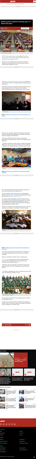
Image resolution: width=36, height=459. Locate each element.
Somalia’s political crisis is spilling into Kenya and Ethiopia (30, 399)
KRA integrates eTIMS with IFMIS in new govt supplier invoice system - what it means (11, 393)
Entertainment (2, 433)
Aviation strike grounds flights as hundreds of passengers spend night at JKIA (11, 407)
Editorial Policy (22, 441)
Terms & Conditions (3, 443)
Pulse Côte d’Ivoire (23, 449)
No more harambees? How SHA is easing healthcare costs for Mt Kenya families (11, 399)
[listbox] (18, 376)
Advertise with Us (3, 441)
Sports (21, 431)
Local (1, 376)
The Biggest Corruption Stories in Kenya (20, 360)
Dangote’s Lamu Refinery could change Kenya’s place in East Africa (30, 392)
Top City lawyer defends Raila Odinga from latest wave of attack (28, 379)
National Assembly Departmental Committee (14, 81)
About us (1, 439)
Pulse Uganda (2, 451)
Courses (21, 434)
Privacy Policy (22, 439)
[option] (5, 377)
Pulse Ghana (2, 449)
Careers (21, 433)
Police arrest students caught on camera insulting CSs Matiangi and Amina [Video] (17, 379)
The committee (5, 259)
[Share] (31, 28)
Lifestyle (1, 434)
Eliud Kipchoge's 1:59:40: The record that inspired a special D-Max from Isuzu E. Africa (30, 406)
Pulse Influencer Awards (24, 443)
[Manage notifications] (34, 457)
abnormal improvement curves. (14, 196)
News (7, 389)
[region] (18, 376)
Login (34, 1)
